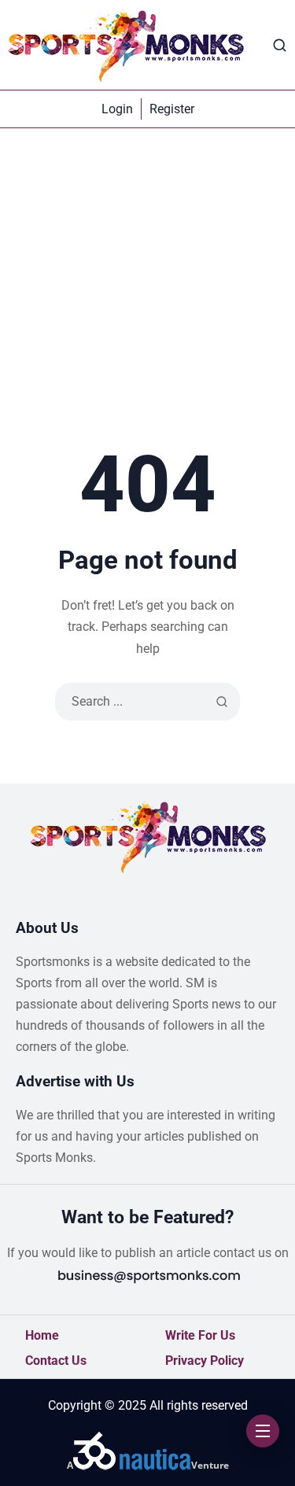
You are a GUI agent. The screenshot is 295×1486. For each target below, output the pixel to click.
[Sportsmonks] (126, 45)
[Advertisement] (147, 283)
